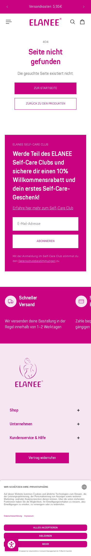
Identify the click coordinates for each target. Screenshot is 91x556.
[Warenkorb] (82, 21)
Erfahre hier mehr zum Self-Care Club (43, 208)
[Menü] (9, 21)
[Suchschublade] (72, 21)
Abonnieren (46, 241)
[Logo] (45, 22)
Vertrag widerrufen (42, 458)
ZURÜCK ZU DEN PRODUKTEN (45, 104)
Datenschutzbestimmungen (37, 261)
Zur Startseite (45, 88)
